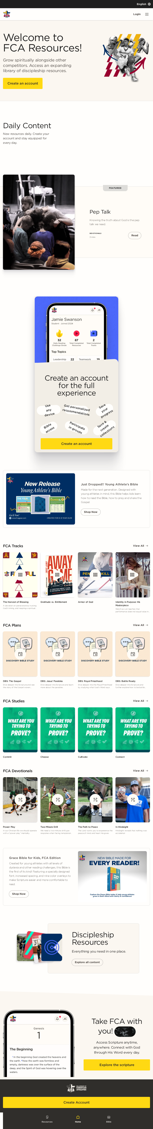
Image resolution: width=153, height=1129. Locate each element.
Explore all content (87, 962)
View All (138, 545)
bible (108, 1121)
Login (137, 14)
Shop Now (90, 512)
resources (47, 1121)
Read (134, 235)
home (78, 1121)
